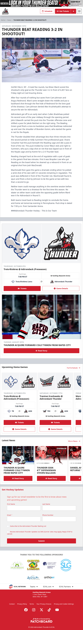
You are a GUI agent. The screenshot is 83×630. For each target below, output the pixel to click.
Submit (41, 541)
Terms (32, 604)
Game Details (62, 288)
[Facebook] (26, 610)
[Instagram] (34, 610)
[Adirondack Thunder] (5, 11)
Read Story (42, 350)
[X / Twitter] (41, 610)
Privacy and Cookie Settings (64, 604)
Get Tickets (64, 11)
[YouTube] (57, 610)
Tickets (23, 288)
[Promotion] (41, 3)
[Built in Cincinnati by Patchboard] (41, 620)
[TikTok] (49, 610)
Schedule (48, 11)
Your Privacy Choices (44, 604)
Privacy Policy (22, 604)
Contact (12, 604)
